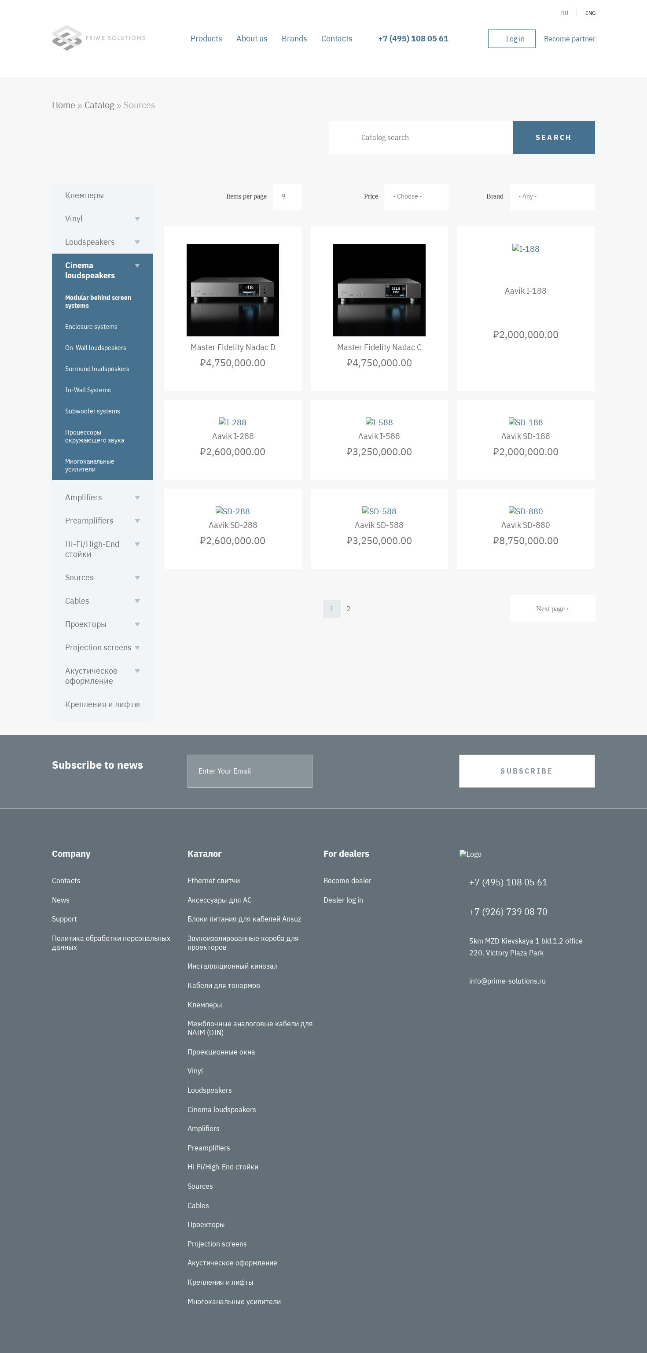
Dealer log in (343, 900)
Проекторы (86, 624)
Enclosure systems (91, 327)
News (61, 900)
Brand (495, 196)
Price (371, 196)
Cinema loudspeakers (90, 270)
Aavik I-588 (379, 436)
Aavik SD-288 (233, 525)
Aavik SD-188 (525, 436)
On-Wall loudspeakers (95, 348)
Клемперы (84, 195)
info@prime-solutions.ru (507, 981)
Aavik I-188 (526, 291)
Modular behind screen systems (98, 302)
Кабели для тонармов (223, 985)
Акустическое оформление (91, 676)
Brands (294, 38)
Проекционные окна (221, 1051)
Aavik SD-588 (379, 525)
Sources (79, 577)
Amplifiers (83, 497)
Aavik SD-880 (525, 525)
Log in (515, 38)
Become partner (570, 38)
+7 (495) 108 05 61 (413, 38)
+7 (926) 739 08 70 (508, 912)
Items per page (246, 196)
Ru (564, 13)
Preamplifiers (89, 521)
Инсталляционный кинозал (232, 966)
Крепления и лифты (102, 704)
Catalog (99, 105)
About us (252, 38)
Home (63, 105)
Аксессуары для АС (219, 900)
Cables (77, 601)
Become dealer (347, 880)
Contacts (337, 38)
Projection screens (98, 647)
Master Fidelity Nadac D (233, 347)
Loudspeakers (90, 242)
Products (206, 38)
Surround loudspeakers (97, 369)
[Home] (98, 48)
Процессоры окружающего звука (94, 436)
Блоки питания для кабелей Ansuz (244, 918)
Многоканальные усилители (89, 465)
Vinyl (74, 219)
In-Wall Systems (88, 390)
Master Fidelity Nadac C (379, 347)
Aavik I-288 (233, 436)
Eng (590, 13)
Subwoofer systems (92, 411)
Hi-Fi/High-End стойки (92, 549)
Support (64, 918)
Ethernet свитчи (213, 880)
